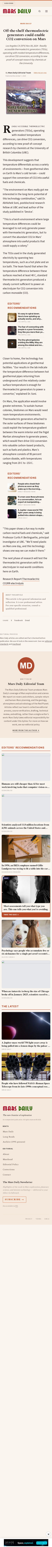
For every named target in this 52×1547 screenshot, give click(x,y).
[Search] (39, 11)
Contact (7, 1174)
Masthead (8, 1159)
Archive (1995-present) (14, 1142)
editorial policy (32, 724)
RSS (16, 1206)
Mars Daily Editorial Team (19, 72)
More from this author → (26, 730)
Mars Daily (8, 1131)
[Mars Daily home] (17, 11)
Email (27, 620)
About (6, 1154)
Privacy (28, 1219)
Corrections (9, 1169)
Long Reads (9, 1136)
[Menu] (46, 11)
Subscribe (8, 3)
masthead (16, 644)
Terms (38, 1219)
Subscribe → (14, 1199)
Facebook (18, 620)
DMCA (47, 1219)
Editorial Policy (11, 1164)
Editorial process (40, 73)
